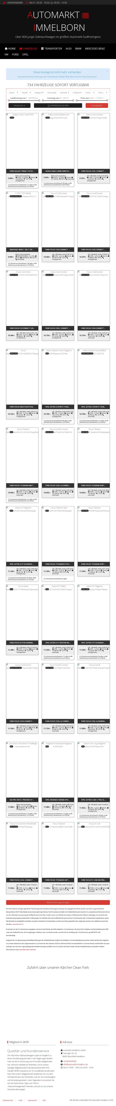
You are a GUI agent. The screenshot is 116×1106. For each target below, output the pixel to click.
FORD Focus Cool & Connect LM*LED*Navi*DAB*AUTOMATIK (59, 485)
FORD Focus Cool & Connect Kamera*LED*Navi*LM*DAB (59, 721)
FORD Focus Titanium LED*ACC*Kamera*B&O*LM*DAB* (59, 880)
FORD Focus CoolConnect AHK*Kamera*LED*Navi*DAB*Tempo (24, 721)
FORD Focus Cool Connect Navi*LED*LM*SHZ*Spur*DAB (95, 171)
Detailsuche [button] (18, 105)
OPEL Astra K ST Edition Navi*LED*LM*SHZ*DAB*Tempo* (59, 643)
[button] (107, 71)
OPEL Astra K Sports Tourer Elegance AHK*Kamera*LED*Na (59, 407)
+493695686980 (15, 2)
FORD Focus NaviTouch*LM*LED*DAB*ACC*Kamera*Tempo (24, 407)
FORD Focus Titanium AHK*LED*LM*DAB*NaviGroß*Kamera (95, 564)
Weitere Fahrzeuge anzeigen (58, 902)
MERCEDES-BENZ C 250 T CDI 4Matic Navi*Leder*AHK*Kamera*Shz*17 (24, 249)
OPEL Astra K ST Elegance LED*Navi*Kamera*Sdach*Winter (95, 643)
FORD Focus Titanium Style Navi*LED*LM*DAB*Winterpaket (59, 564)
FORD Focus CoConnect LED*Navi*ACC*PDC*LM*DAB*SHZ (24, 328)
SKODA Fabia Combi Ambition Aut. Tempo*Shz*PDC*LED (59, 171)
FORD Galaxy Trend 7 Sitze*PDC (23, 171)
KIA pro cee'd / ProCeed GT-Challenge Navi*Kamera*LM (24, 800)
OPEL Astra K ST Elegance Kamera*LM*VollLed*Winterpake (24, 564)
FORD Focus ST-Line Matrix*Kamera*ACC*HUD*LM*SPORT (95, 880)
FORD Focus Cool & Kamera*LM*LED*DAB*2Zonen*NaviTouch (95, 721)
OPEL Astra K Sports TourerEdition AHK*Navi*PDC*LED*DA (95, 407)
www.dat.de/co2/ (18, 924)
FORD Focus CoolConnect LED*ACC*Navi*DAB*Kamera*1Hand (59, 249)
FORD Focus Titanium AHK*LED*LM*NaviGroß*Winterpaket (95, 485)
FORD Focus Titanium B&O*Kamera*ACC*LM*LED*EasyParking (24, 485)
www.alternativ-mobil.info (27, 950)
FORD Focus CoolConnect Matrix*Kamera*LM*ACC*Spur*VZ (95, 328)
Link (43, 1080)
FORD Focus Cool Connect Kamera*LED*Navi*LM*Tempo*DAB (59, 328)
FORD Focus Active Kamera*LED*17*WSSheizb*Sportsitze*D (24, 643)
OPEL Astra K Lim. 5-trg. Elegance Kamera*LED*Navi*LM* (95, 800)
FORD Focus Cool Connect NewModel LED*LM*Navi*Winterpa (24, 880)
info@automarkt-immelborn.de (75, 1064)
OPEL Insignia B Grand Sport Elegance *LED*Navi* (59, 800)
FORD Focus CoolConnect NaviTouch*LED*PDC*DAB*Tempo (95, 249)
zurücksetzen (96, 105)
